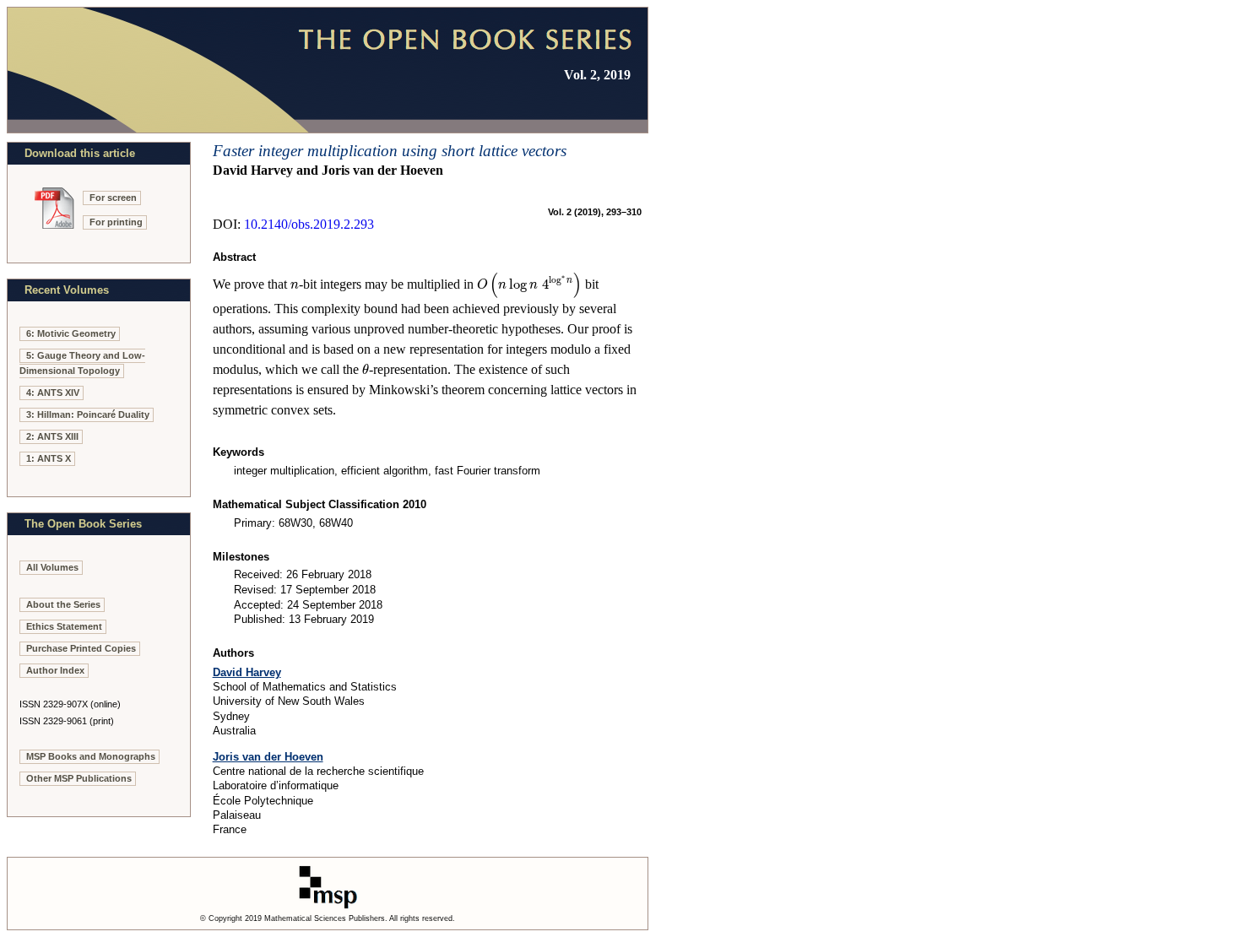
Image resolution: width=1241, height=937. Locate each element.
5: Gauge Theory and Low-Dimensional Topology (82, 363)
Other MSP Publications (79, 778)
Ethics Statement (64, 626)
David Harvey (247, 672)
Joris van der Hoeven (268, 756)
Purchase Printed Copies (81, 648)
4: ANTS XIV (52, 392)
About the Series (63, 604)
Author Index (55, 670)
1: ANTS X (48, 458)
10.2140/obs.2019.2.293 (309, 224)
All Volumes (52, 567)
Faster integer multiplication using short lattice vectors (389, 151)
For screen (113, 197)
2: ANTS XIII (52, 436)
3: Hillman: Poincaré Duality (87, 414)
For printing (116, 222)
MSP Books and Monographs (90, 756)
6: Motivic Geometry (71, 333)
